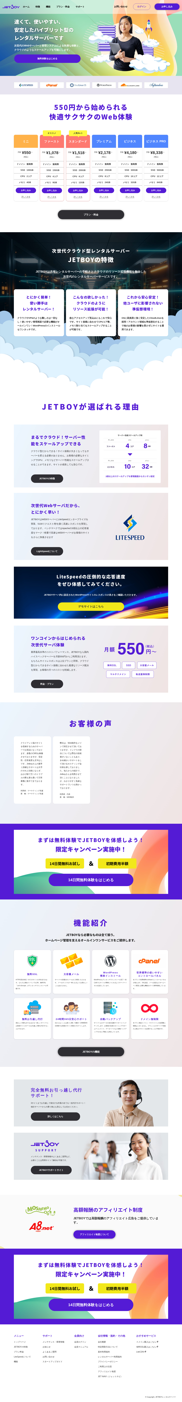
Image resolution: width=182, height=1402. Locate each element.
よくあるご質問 (49, 1352)
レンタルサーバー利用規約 (110, 1357)
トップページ (20, 1342)
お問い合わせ (121, 6)
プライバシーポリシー (108, 1362)
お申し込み (26, 190)
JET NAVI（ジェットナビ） (110, 1376)
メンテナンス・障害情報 (53, 1342)
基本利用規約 (104, 1352)
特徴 (38, 6)
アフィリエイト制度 (107, 1371)
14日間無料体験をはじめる (91, 880)
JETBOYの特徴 (47, 478)
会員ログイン (80, 1342)
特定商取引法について (108, 1347)
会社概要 (102, 1342)
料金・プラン (47, 684)
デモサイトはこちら (91, 606)
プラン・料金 (63, 6)
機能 (48, 6)
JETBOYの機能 (91, 1051)
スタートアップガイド (52, 1362)
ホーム (26, 6)
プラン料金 (19, 1352)
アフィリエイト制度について (94, 1234)
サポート (80, 6)
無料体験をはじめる (47, 58)
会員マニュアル (81, 1347)
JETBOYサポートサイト (51, 1170)
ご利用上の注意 (105, 1366)
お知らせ (47, 1347)
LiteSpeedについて (22, 1357)
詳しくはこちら (55, 1116)
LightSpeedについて (47, 551)
